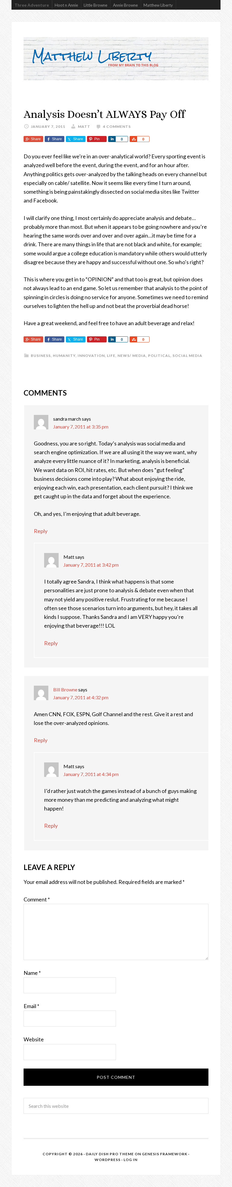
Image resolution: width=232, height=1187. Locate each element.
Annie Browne (125, 5)
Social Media (187, 355)
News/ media (132, 355)
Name (32, 972)
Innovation (91, 355)
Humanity (64, 355)
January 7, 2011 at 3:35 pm (80, 426)
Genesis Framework (164, 1154)
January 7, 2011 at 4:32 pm (80, 697)
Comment (37, 899)
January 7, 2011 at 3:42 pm (91, 565)
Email (31, 1006)
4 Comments (117, 126)
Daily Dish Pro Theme (110, 1154)
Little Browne (95, 5)
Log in (130, 1159)
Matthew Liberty (158, 5)
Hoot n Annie (66, 5)
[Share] (111, 139)
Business (41, 355)
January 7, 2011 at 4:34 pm (91, 774)
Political (159, 355)
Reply (40, 531)
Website (34, 1039)
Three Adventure (31, 5)
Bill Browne (65, 689)
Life (111, 355)
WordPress (108, 1159)
